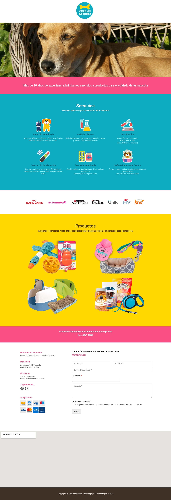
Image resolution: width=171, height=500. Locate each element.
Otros (139, 405)
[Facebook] (22, 388)
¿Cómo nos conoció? (81, 401)
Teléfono (77, 375)
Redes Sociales (125, 405)
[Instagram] (26, 388)
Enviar (76, 411)
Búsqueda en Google (84, 405)
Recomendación (106, 405)
